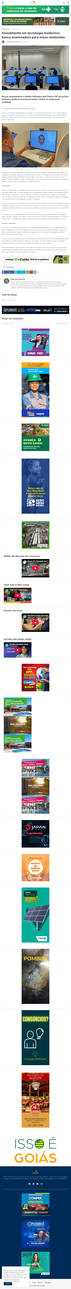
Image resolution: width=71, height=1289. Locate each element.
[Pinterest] (31, 272)
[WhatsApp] (27, 272)
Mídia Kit (39, 1282)
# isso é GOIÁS (15, 29)
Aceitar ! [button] (8, 1284)
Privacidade (47, 1282)
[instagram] (41, 1183)
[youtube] (37, 1183)
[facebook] (29, 1183)
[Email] (34, 272)
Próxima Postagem (62, 323)
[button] (2, 2)
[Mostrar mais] (38, 272)
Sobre (34, 1282)
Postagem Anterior (8, 323)
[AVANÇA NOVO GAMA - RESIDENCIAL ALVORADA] (35, 438)
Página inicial (5, 29)
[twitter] (33, 1183)
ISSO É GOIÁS (41, 1286)
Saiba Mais (16, 1281)
